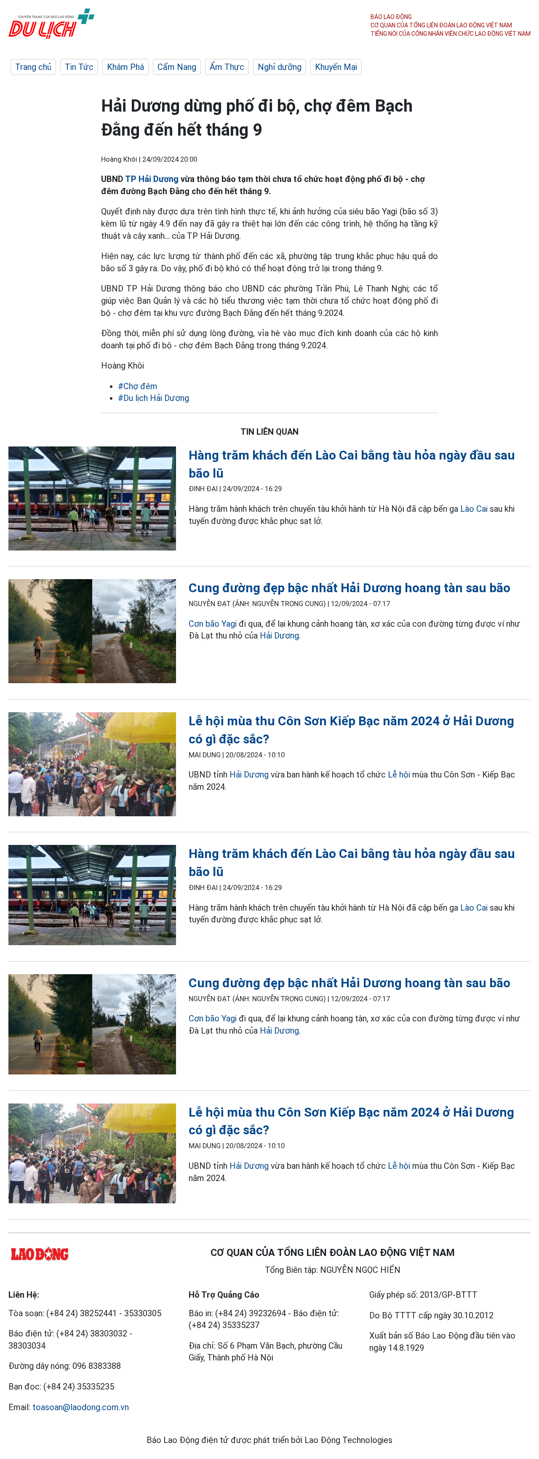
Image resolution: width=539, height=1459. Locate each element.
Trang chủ (33, 67)
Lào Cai (474, 509)
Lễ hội (399, 775)
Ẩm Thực (227, 67)
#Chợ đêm (137, 386)
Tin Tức (79, 67)
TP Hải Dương (152, 179)
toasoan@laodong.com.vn (80, 1407)
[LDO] (92, 500)
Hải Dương (279, 636)
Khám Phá (125, 67)
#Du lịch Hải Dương (153, 398)
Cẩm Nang (176, 67)
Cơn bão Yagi (213, 624)
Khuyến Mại (336, 67)
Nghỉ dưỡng (280, 67)
